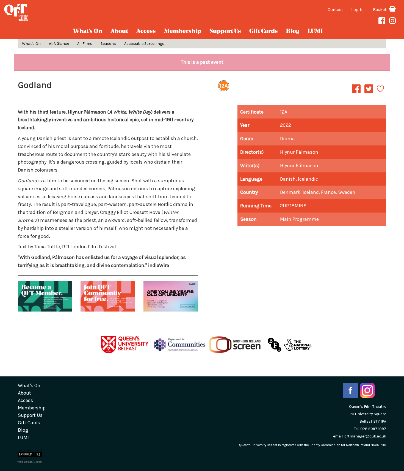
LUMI (315, 31)
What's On (87, 31)
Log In (357, 9)
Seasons (108, 43)
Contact (335, 9)
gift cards (263, 31)
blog (292, 31)
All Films (84, 43)
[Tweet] (369, 93)
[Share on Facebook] (356, 93)
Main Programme (299, 219)
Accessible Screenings (144, 43)
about (119, 31)
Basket (380, 9)
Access (146, 31)
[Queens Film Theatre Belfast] (67, 12)
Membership (182, 31)
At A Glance (59, 43)
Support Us (225, 31)
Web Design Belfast (29, 461)
